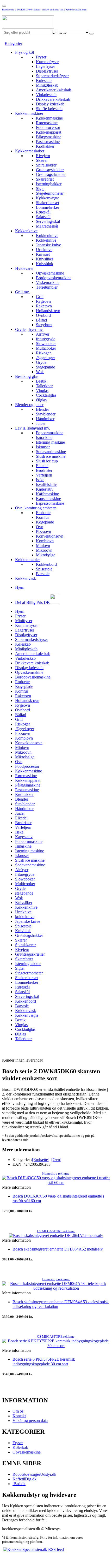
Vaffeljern (44, 475)
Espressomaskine (50, 503)
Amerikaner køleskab (53, 90)
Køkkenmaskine (49, 118)
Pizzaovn (43, 531)
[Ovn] (56, 1159)
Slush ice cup (47, 461)
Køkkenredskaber (29, 151)
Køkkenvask (25, 578)
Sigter (20, 968)
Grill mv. (22, 292)
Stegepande (45, 367)
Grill (39, 296)
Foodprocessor (48, 127)
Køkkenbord (46, 564)
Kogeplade (45, 522)
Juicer (41, 423)
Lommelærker (47, 207)
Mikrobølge (45, 555)
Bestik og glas (26, 376)
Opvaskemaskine (50, 273)
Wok (40, 372)
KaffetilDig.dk (24, 1479)
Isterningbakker (48, 184)
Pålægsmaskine (48, 137)
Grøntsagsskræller (51, 174)
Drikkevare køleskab (53, 99)
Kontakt (19, 1416)
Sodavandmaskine (51, 451)
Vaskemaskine (47, 282)
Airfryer (42, 334)
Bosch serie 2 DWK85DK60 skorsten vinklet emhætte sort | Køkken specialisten (44, 9)
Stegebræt (44, 325)
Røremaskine (47, 123)
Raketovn (44, 306)
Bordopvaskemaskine (53, 278)
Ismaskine (44, 437)
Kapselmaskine (48, 498)
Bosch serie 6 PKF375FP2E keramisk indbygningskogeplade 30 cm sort (44, 1361)
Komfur (42, 517)
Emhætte (43, 512)
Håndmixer (45, 418)
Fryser (41, 57)
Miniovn (43, 545)
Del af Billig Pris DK (32, 602)
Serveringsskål (48, 221)
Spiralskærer (46, 165)
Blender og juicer (29, 404)
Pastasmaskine (48, 141)
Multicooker (46, 348)
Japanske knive (48, 245)
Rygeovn (43, 301)
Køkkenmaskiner (29, 113)
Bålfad (41, 320)
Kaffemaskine (47, 494)
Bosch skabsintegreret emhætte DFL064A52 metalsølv (58, 1249)
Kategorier (13, 43)
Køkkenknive (26, 231)
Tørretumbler (47, 287)
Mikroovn (44, 550)
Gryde (41, 362)
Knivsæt (43, 254)
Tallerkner (44, 386)
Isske (40, 480)
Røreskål (43, 212)
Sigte (40, 188)
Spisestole (44, 569)
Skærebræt (45, 179)
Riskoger (43, 353)
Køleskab (44, 80)
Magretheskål (47, 226)
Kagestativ (44, 489)
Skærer (42, 160)
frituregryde (45, 339)
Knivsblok (44, 263)
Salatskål (43, 217)
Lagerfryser (45, 66)
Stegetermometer (50, 193)
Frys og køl (24, 52)
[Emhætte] (40, 1159)
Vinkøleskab (46, 94)
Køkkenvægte (47, 198)
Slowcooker (46, 343)
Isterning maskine (50, 442)
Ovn (39, 527)
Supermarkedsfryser (52, 76)
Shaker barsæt (47, 202)
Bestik (41, 381)
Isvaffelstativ (46, 484)
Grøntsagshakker (50, 170)
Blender (42, 409)
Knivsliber (44, 259)
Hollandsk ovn (48, 310)
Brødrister (44, 470)
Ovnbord (43, 315)
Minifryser (23, 620)
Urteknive (44, 249)
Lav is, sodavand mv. (32, 428)
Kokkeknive (46, 240)
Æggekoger (45, 357)
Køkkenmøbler (27, 559)
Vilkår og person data (30, 1420)
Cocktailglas (46, 395)
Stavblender (45, 414)
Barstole (42, 573)
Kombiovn (45, 541)
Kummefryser (47, 61)
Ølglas (41, 400)
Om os (18, 1411)
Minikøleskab (47, 85)
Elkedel (42, 465)
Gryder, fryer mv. (29, 329)
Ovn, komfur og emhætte (36, 508)
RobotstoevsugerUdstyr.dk (34, 1474)
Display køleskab (50, 104)
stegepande (24, 893)
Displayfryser (47, 71)
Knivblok (23, 930)
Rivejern (43, 155)
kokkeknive (24, 916)
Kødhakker (45, 146)
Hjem (19, 587)
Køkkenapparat (48, 132)
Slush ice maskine (50, 456)
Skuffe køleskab (49, 108)
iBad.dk (19, 1483)
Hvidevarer (24, 268)
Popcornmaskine (49, 433)
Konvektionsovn (49, 536)
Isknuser (43, 447)
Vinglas (42, 390)
